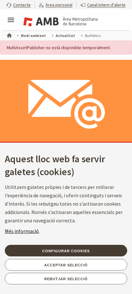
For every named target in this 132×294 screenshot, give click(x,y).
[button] (18, 4)
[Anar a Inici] (8, 34)
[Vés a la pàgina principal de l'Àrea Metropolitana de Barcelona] (59, 21)
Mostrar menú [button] (10, 14)
